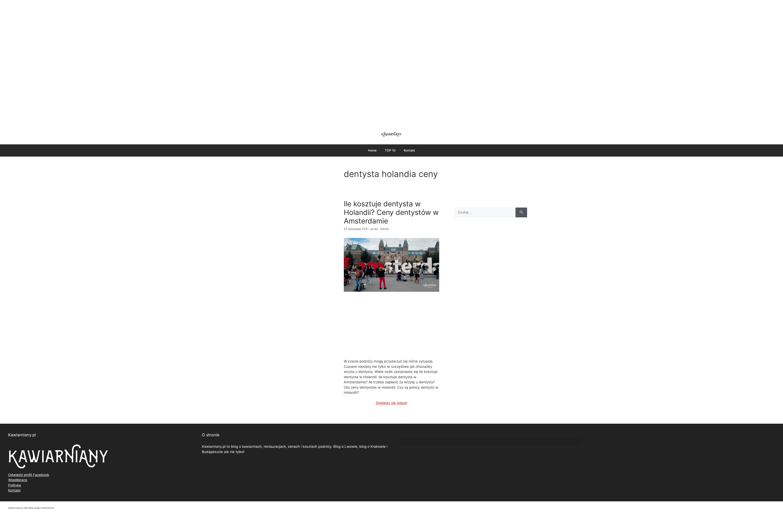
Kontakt (409, 150)
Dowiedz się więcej (391, 403)
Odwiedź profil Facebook (28, 475)
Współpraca (17, 480)
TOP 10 (390, 150)
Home (372, 150)
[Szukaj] (521, 212)
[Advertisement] (391, 63)
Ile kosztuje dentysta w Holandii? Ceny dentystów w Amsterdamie (391, 212)
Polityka (14, 485)
